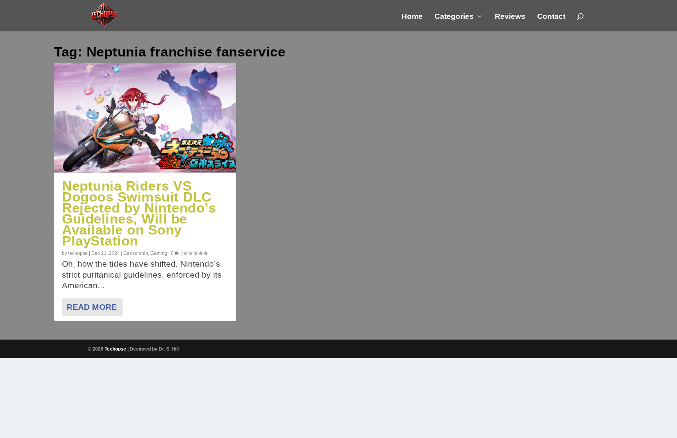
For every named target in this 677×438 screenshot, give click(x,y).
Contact (551, 16)
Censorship (135, 253)
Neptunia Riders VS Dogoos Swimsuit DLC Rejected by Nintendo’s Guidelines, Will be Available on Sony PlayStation (139, 213)
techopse (78, 253)
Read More (92, 306)
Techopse (115, 349)
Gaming (158, 253)
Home (412, 16)
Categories (454, 16)
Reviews (510, 16)
